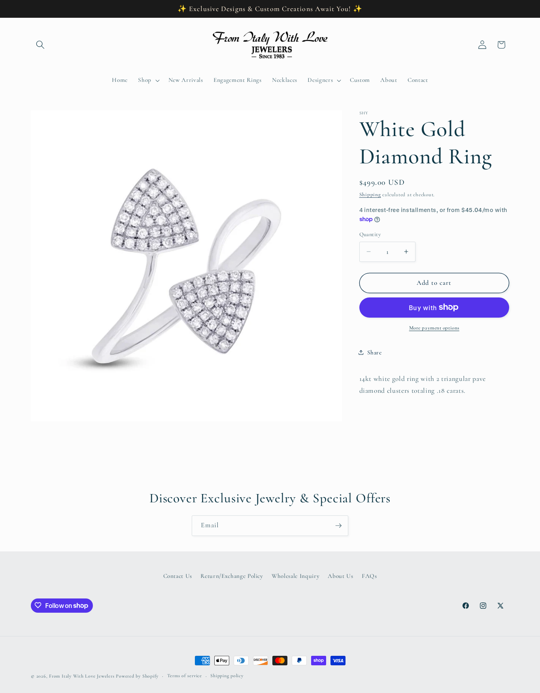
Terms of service (184, 676)
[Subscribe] (338, 525)
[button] (40, 44)
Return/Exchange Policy (231, 576)
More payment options (434, 328)
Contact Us (178, 576)
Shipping (370, 194)
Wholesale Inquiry (295, 576)
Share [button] (374, 352)
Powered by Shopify (137, 676)
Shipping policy (227, 676)
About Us (340, 576)
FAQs (369, 576)
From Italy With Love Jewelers (81, 676)
